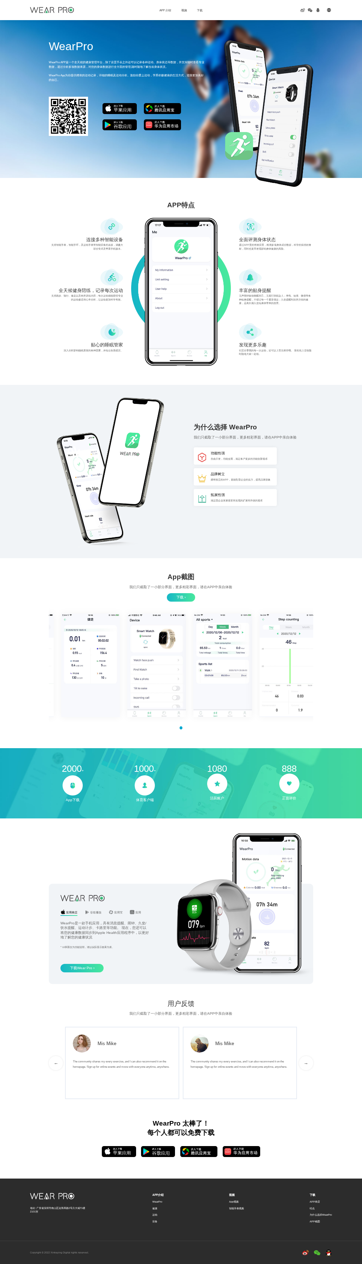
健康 (154, 1208)
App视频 (234, 1201)
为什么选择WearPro (321, 1214)
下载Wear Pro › (82, 968)
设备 (154, 1221)
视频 (184, 10)
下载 (200, 10)
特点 (312, 1208)
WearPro (157, 1201)
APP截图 (315, 1221)
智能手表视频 (236, 1208)
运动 (154, 1214)
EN (336, 10)
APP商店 (315, 1201)
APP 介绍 (165, 10)
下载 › (181, 597)
